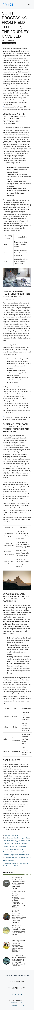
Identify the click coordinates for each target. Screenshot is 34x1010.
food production (8, 843)
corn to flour (13, 846)
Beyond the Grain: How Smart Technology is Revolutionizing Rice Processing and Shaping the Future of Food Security (19, 961)
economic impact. (25, 841)
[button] (23, 4)
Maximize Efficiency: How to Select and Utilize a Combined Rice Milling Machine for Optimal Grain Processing (19, 918)
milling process (14, 849)
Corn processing (16, 852)
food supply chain (23, 838)
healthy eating (18, 843)
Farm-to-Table (24, 855)
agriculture (14, 855)
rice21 (3, 40)
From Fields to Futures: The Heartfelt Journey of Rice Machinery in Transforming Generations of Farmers (19, 884)
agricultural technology (10, 841)
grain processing (10, 838)
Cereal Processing (9, 43)
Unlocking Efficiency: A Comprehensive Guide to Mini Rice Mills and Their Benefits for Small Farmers (19, 931)
